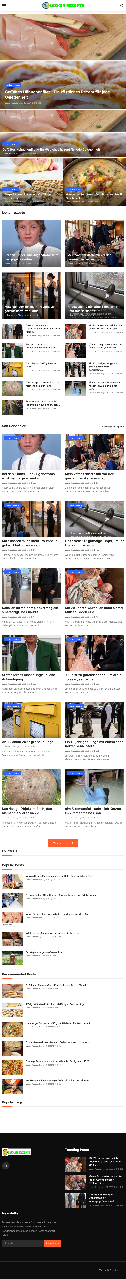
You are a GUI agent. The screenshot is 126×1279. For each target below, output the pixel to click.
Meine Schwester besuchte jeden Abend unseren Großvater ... (105, 1180)
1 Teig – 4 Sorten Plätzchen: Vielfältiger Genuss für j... (27, 196)
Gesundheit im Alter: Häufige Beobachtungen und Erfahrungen (61, 895)
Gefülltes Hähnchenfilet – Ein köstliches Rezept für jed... (57, 985)
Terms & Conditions (110, 1270)
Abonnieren (52, 1243)
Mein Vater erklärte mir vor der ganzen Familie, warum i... (89, 257)
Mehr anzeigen (61, 843)
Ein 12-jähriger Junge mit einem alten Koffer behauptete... (103, 366)
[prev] (5, 61)
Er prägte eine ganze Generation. (44, 952)
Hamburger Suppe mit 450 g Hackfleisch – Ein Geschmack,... (94, 196)
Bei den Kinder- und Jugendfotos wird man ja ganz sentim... (31, 257)
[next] (121, 61)
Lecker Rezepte (11, 103)
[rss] (6, 1165)
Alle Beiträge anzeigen (110, 426)
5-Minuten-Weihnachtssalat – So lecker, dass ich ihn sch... (58, 1042)
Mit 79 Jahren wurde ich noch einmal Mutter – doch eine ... (105, 327)
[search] (122, 5)
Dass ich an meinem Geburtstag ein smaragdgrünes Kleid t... (43, 328)
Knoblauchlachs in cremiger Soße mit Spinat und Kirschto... (59, 1080)
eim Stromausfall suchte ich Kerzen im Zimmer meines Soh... (104, 385)
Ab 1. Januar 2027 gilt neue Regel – (41, 365)
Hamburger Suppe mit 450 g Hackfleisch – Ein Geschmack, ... (60, 1023)
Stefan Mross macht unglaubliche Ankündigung (41, 346)
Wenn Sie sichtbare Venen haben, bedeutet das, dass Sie (57, 914)
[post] (63, 61)
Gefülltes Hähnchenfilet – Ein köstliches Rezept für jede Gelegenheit (51, 149)
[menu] (4, 5)
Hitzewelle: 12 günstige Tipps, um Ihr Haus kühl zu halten (93, 309)
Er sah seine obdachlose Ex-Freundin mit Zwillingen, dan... (43, 403)
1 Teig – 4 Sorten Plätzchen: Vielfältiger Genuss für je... (56, 1004)
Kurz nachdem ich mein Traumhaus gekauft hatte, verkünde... (29, 309)
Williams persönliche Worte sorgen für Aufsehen (53, 933)
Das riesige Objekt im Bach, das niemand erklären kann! (43, 384)
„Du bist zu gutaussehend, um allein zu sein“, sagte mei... (105, 346)
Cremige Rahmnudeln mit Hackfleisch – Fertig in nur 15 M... (58, 1061)
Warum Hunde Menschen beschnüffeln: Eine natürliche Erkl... (60, 876)
